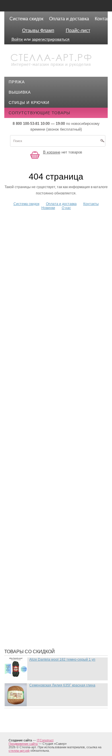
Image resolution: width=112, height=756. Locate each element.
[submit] (102, 142)
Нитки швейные (31, 458)
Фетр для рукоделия (36, 567)
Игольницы (26, 315)
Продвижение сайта (23, 743)
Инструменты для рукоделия (47, 324)
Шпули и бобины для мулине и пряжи (56, 627)
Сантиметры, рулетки (38, 541)
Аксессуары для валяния (42, 215)
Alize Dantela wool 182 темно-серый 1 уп (62, 659)
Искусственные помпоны (43, 332)
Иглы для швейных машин (44, 307)
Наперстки (25, 450)
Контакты (91, 204)
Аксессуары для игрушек (42, 224)
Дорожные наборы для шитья (48, 281)
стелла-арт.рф (19, 750)
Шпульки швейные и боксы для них (54, 636)
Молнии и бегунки (34, 441)
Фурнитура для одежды (40, 601)
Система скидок (26, 18)
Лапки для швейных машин (45, 375)
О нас (66, 208)
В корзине (51, 152)
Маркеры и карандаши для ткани (51, 415)
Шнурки (21, 619)
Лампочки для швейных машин (49, 367)
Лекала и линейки (33, 384)
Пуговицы (24, 524)
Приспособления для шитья (46, 507)
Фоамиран (25, 576)
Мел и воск (25, 432)
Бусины (22, 258)
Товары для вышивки (38, 558)
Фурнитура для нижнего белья (48, 593)
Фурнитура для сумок (38, 610)
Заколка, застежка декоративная (52, 290)
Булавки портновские (38, 249)
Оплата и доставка (69, 18)
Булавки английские (37, 241)
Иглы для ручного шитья (42, 298)
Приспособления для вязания (48, 498)
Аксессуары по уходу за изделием (53, 232)
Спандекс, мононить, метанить (49, 550)
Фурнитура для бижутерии (43, 584)
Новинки (48, 208)
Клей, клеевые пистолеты (43, 341)
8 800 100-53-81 (26, 123)
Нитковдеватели (32, 467)
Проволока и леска (35, 515)
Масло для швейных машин (45, 424)
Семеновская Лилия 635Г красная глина (62, 685)
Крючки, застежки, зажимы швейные (56, 358)
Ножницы (24, 475)
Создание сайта (20, 740)
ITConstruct (45, 740)
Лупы (19, 392)
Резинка (22, 533)
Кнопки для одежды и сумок (46, 350)
